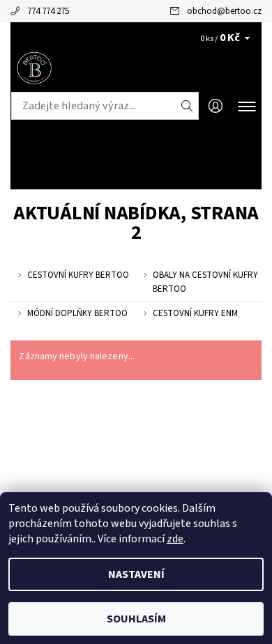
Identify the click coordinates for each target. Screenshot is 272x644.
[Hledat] (187, 106)
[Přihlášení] (215, 106)
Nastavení (136, 574)
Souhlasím (136, 619)
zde (175, 539)
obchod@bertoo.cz (224, 11)
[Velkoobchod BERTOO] (136, 68)
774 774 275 (48, 11)
